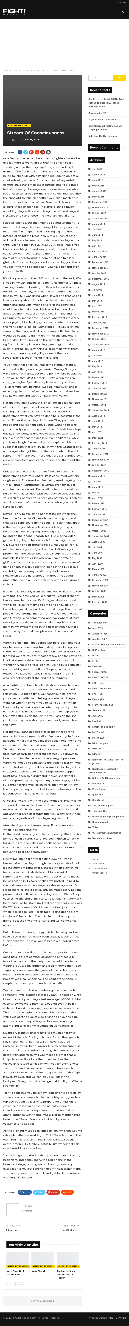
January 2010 (99, 514)
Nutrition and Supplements (106, 778)
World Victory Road (102, 838)
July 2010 (97, 481)
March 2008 (98, 596)
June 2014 (97, 235)
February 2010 (99, 509)
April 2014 (97, 246)
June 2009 (97, 553)
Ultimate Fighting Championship (108, 816)
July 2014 (97, 229)
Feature (96, 661)
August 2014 (98, 224)
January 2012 (99, 388)
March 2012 (98, 377)
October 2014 (99, 213)
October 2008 (99, 591)
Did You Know (99, 650)
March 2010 (98, 503)
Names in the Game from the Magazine (19, 126)
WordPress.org (99, 873)
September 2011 (100, 410)
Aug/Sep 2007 (99, 639)
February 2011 (99, 443)
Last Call (96, 721)
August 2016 (98, 174)
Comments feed (100, 868)
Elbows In (11, 1230)
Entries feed (98, 863)
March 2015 (98, 196)
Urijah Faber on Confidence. (102, 119)
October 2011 (99, 405)
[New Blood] (42, 1260)
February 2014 (99, 251)
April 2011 (97, 432)
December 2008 (100, 580)
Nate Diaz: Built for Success (102, 136)
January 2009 (99, 575)
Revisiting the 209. (97, 113)
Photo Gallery (99, 789)
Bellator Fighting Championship (108, 644)
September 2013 (100, 279)
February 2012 (99, 383)
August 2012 (98, 350)
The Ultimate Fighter (102, 805)
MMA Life (97, 754)
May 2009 (97, 558)
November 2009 (100, 525)
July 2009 (97, 547)
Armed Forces (99, 633)
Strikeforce (98, 800)
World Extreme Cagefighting (106, 833)
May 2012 (97, 366)
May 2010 (97, 492)
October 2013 (99, 273)
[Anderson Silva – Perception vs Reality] (68, 1260)
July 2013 (97, 290)
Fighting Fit (98, 699)
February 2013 (99, 317)
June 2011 (97, 421)
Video (95, 827)
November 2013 (100, 268)
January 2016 (99, 191)
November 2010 (100, 459)
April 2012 (97, 372)
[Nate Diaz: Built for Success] (17, 1260)
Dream (95, 655)
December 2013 (100, 262)
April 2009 (97, 564)
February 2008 (99, 602)
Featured (97, 666)
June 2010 (97, 487)
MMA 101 (97, 748)
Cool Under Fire (70, 1230)
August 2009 (98, 542)
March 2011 (98, 438)
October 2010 (99, 465)
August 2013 (98, 284)
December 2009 (100, 520)
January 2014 (99, 257)
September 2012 (100, 344)
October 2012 (99, 339)
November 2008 (100, 585)
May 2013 (97, 301)
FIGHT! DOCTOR (100, 677)
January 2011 (99, 448)
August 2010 (98, 476)
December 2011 (100, 394)
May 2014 (97, 240)
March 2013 (98, 311)
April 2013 (97, 306)
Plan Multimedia (117, 1317)
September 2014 (100, 218)
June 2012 (97, 361)
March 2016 (98, 185)
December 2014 (100, 202)
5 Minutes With (99, 622)
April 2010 (97, 498)
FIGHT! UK (97, 694)
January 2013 (99, 322)
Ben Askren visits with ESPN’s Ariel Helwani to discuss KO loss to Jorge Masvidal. (106, 103)
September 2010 (100, 470)
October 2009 (99, 531)
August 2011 (98, 416)
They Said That (99, 811)
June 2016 (97, 180)
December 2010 (100, 454)
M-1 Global (98, 732)
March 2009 (98, 569)
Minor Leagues (100, 743)
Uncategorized (100, 822)
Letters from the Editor (104, 727)
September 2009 (100, 536)
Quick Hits (97, 794)
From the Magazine (102, 705)
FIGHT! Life (98, 683)
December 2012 (100, 328)
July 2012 (97, 355)
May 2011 (97, 427)
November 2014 (100, 207)
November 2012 (100, 333)
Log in (95, 859)
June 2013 (97, 295)
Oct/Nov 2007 (99, 783)
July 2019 (97, 169)
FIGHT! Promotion (101, 688)
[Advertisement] (64, 43)
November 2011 (100, 399)
